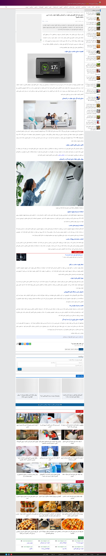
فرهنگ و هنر (63, 543)
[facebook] (9, 554)
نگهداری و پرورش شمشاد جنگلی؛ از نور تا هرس (50, 496)
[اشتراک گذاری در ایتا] (25, 344)
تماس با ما (85, 554)
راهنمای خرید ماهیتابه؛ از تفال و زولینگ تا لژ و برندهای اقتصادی (50, 532)
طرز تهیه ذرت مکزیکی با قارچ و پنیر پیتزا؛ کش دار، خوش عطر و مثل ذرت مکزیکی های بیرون (50, 515)
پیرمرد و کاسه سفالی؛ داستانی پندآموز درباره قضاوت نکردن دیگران (72, 515)
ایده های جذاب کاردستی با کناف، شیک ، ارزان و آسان (27, 515)
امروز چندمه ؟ (79, 543)
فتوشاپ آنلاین (45, 554)
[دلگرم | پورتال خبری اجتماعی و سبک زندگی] (99, 2)
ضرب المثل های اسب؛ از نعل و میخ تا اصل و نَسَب (27, 497)
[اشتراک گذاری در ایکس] (20, 344)
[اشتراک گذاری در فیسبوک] (27, 344)
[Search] (6, 7)
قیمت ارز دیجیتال (44, 543)
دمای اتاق (76, 349)
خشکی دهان (61, 155)
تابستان (72, 349)
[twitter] (6, 554)
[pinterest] (11, 554)
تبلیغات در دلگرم (77, 554)
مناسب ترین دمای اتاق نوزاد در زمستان (72, 337)
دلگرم (31, 549)
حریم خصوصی (60, 554)
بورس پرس (29, 543)
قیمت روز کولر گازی (78, 549)
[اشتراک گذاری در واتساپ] (30, 344)
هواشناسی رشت (45, 549)
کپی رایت (68, 554)
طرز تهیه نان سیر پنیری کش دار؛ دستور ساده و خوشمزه (72, 532)
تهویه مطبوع (67, 349)
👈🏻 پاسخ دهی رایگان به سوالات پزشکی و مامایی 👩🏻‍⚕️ (50, 405)
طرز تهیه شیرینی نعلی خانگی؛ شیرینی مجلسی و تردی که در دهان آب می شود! (27, 532)
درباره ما (92, 554)
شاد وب (64, 549)
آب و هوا (53, 554)
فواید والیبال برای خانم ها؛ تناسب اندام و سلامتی (72, 497)
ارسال (20, 369)
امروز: (99, 3)
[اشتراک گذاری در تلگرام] (22, 344)
